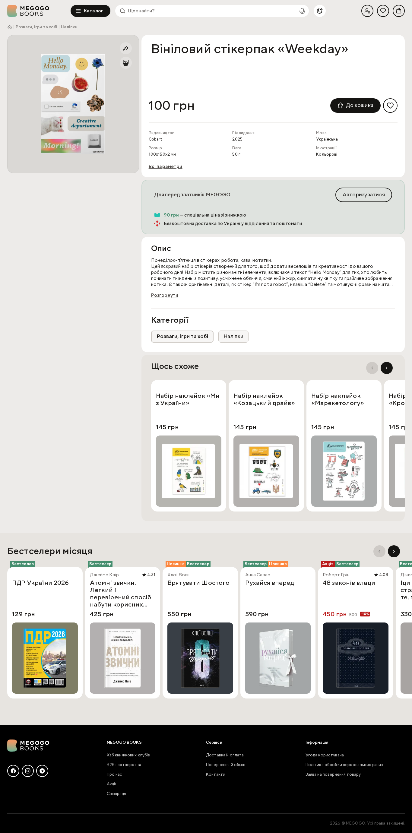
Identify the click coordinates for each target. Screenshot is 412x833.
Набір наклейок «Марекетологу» (337, 399)
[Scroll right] (387, 368)
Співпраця (116, 794)
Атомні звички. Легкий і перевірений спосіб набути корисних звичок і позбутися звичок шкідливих (120, 593)
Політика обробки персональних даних (344, 765)
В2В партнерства (124, 765)
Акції (111, 784)
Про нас (114, 774)
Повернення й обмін (225, 765)
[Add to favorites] (390, 105)
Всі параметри (165, 166)
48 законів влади (349, 583)
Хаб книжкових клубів (128, 755)
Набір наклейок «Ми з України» (188, 399)
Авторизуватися (364, 194)
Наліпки (69, 27)
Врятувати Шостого (198, 583)
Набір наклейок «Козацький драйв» (264, 399)
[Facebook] (13, 771)
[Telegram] (42, 771)
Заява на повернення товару (333, 774)
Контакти (215, 774)
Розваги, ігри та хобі (36, 27)
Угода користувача (325, 755)
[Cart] (399, 11)
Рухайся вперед (269, 583)
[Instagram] (28, 771)
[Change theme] (320, 11)
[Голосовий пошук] (302, 10)
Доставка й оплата (225, 755)
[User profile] (367, 11)
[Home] (39, 11)
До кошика (359, 105)
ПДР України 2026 (40, 583)
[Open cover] (73, 104)
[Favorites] (383, 11)
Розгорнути (165, 295)
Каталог (93, 11)
